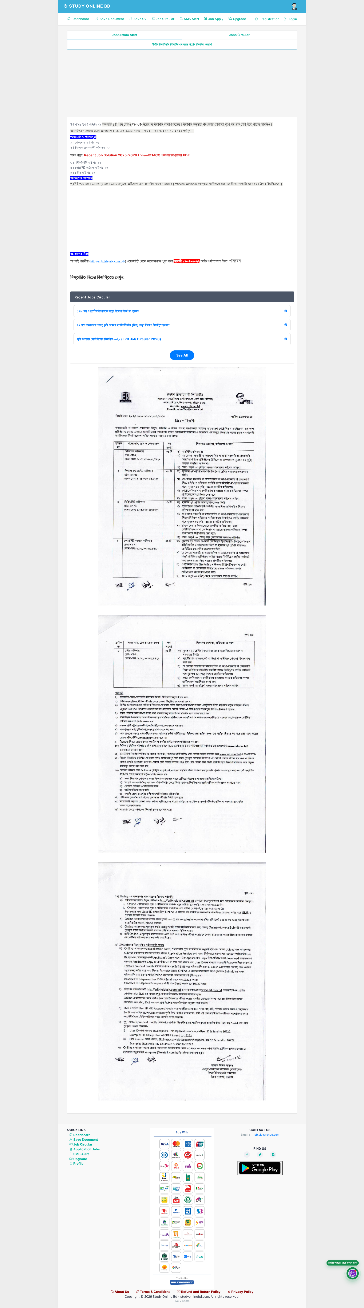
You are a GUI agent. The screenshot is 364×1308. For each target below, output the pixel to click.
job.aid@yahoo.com (266, 1134)
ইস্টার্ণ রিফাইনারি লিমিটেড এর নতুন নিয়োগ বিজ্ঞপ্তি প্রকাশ (182, 44)
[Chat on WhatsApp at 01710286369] (353, 1274)
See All (182, 355)
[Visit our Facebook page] (247, 1154)
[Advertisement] (182, 83)
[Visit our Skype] (273, 1154)
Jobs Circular (239, 35)
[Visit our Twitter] (260, 1154)
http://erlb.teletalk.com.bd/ (107, 261)
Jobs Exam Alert (124, 35)
